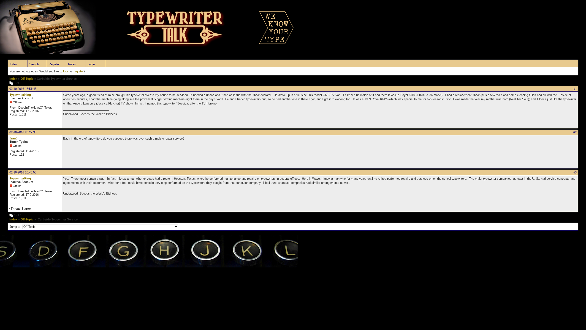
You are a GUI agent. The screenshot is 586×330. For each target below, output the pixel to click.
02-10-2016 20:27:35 (22, 132)
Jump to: (16, 226)
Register (54, 64)
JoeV (13, 138)
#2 (575, 132)
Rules (72, 64)
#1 (575, 89)
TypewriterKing (20, 94)
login (66, 71)
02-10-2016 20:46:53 (22, 172)
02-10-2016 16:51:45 (22, 89)
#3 (575, 172)
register (79, 71)
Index (13, 64)
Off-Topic (27, 78)
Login (91, 64)
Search (34, 64)
